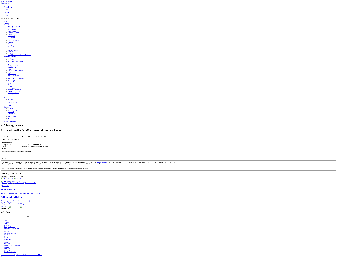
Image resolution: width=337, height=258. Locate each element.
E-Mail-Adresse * (7, 144)
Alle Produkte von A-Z (14, 26)
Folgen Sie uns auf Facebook (12, 245)
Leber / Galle (11, 80)
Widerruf (6, 225)
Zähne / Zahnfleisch (13, 93)
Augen (9, 64)
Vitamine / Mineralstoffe (14, 89)
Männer (10, 83)
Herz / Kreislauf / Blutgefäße (16, 78)
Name (3, 146)
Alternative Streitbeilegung (11, 228)
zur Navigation (5, 1)
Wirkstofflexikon (12, 102)
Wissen (6, 97)
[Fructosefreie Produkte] (30, 183)
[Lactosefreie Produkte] (18, 183)
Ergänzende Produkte (14, 47)
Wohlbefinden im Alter (14, 91)
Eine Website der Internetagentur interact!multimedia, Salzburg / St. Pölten (21, 255)
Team (9, 115)
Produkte (6, 25)
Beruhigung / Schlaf (13, 66)
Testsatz (10, 48)
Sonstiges (10, 94)
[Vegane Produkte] (5, 181)
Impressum (7, 248)
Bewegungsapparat (13, 67)
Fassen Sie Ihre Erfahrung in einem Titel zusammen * (17, 151)
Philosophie (11, 112)
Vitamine (10, 44)
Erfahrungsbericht (11, 121)
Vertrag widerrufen (9, 227)
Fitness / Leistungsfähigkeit (15, 70)
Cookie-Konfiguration (10, 252)
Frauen (10, 72)
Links (9, 105)
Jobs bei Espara (12, 116)
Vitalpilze (10, 42)
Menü (5, 21)
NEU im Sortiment (13, 50)
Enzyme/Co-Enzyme (13, 32)
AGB (5, 223)
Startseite (6, 23)
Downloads (7, 239)
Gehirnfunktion (12, 74)
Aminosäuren (11, 28)
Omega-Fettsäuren (13, 37)
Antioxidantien (12, 29)
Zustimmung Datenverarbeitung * (11, 162)
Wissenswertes (12, 104)
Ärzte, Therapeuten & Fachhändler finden (19, 55)
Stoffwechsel (11, 88)
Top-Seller (11, 53)
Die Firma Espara (12, 110)
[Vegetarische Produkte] (16, 181)
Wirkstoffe (7, 96)
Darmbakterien (12, 31)
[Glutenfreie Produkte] (6, 183)
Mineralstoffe (11, 36)
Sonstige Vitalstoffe (13, 40)
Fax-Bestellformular (9, 238)
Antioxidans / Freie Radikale (16, 61)
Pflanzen (10, 39)
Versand (6, 222)
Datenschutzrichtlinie (102, 162)
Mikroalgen (11, 34)
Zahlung (6, 220)
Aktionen (10, 51)
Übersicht (10, 99)
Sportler (10, 86)
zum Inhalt (12, 1)
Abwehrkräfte (11, 59)
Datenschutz (7, 250)
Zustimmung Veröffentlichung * (11, 164)
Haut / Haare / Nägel (13, 77)
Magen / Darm (12, 82)
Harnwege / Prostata (13, 75)
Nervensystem (12, 85)
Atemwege (11, 63)
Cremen (10, 45)
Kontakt (10, 118)
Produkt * (5, 139)
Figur (9, 69)
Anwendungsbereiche (10, 56)
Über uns (6, 107)
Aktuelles (10, 101)
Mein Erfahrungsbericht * (9, 158)
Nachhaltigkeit (12, 113)
